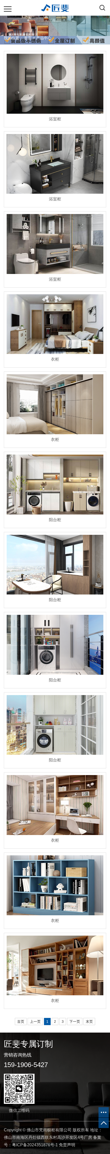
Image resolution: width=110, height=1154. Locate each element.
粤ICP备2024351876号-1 (35, 1145)
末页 (89, 1021)
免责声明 (67, 1145)
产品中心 (43, 38)
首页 (28, 38)
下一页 (74, 1021)
